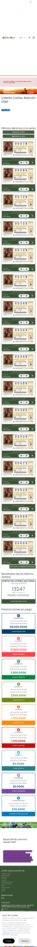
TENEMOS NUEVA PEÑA (7, 882)
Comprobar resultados (18, 601)
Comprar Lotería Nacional (18, 814)
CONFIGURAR (6, 933)
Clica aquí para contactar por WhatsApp (13, 911)
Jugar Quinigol (18, 768)
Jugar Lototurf (18, 723)
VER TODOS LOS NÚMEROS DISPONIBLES (22, 567)
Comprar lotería (6, 875)
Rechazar (24, 941)
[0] (30, 38)
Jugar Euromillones (18, 631)
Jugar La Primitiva (18, 677)
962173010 (5, 909)
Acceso (24, 38)
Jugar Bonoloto (18, 700)
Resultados (4, 877)
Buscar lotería (19, 132)
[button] (3, 93)
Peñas (3, 885)
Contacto (4, 879)
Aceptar (9, 941)
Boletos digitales (6, 887)
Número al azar (19, 136)
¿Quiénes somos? (6, 873)
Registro (4, 891)
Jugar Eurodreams (18, 791)
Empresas (4, 880)
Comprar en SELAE (6, 884)
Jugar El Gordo (18, 654)
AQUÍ (16, 935)
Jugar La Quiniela (18, 745)
